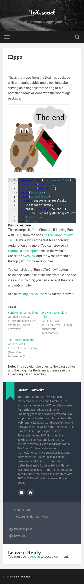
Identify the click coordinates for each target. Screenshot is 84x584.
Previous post (23, 529)
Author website (30, 492)
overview (29, 256)
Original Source (33, 294)
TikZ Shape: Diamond (21, 340)
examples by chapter (23, 251)
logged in (33, 556)
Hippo (15, 57)
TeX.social (42, 12)
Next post (20, 535)
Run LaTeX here (19, 225)
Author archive (21, 492)
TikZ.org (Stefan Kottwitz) (31, 516)
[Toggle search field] (77, 37)
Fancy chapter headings (23, 312)
